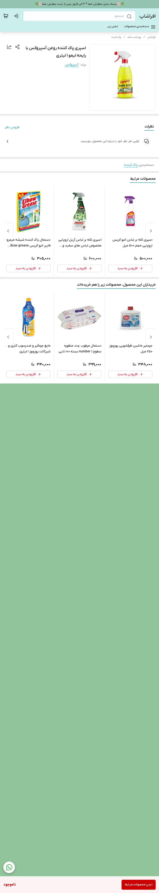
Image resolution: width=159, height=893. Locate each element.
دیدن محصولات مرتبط (138, 885)
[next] (8, 231)
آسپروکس (72, 65)
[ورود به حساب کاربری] (16, 16)
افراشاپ (147, 16)
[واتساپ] (9, 867)
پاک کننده (116, 37)
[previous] (151, 231)
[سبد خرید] (5, 15)
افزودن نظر (12, 127)
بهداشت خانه (134, 37)
